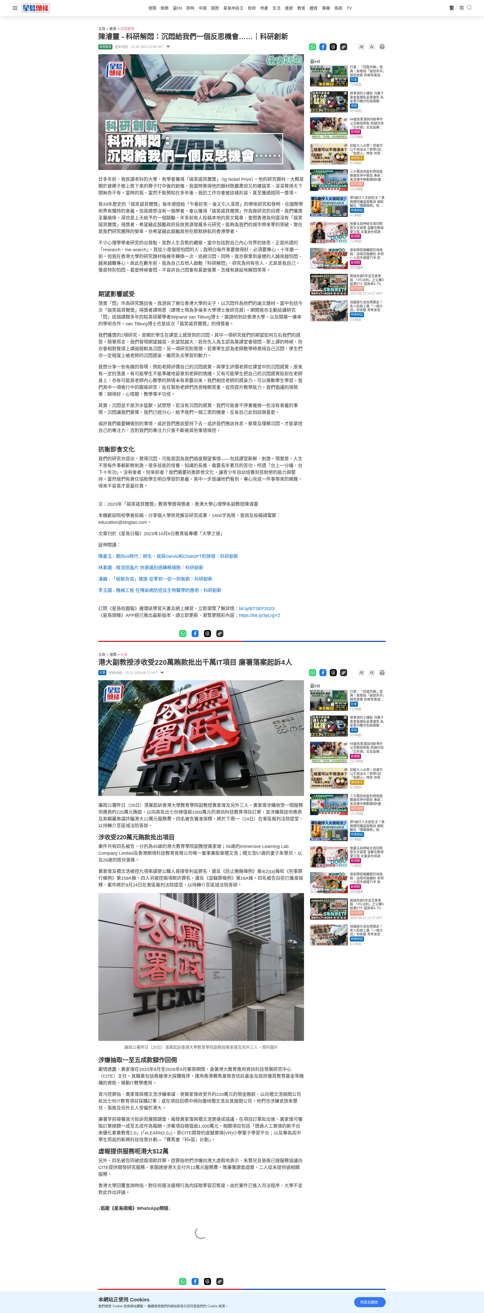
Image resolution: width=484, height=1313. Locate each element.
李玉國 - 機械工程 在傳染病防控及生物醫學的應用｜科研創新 (160, 590)
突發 (354, 105)
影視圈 (355, 131)
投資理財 (357, 184)
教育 (112, 29)
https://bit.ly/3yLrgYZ (259, 615)
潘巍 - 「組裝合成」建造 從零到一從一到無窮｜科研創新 (155, 579)
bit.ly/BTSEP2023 (257, 608)
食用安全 (357, 158)
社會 (354, 79)
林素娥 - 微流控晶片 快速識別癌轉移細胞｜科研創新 (150, 567)
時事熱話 (357, 210)
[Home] (35, 7)
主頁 (101, 29)
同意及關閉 (369, 1302)
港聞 (112, 654)
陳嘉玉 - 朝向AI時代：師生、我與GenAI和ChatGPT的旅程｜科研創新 (168, 556)
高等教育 (127, 29)
